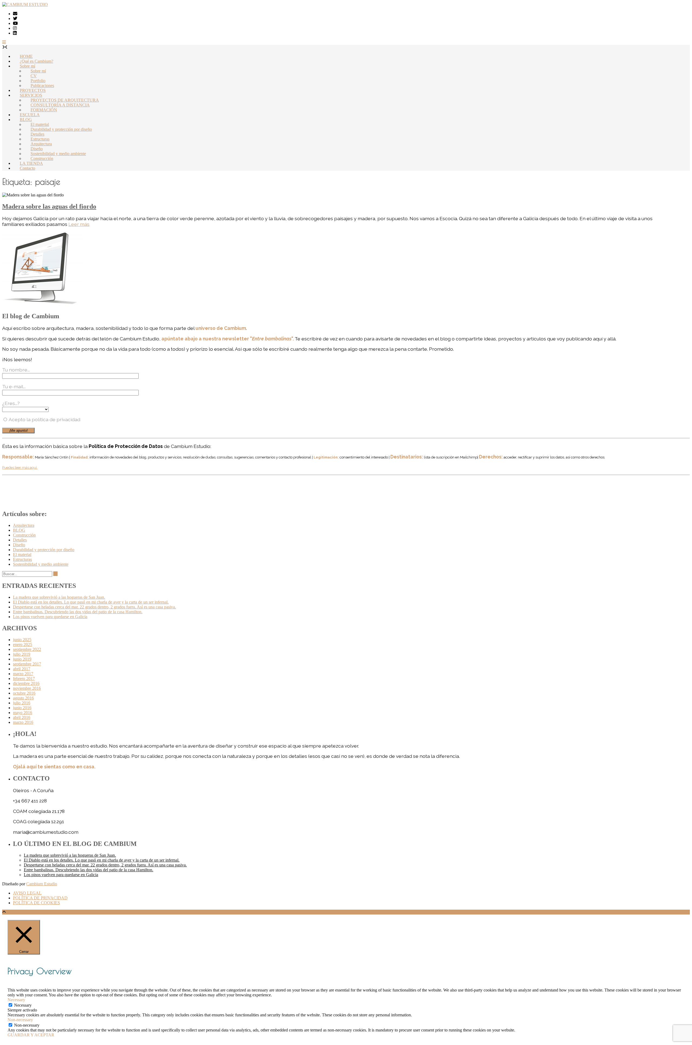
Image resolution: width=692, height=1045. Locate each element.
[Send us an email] (15, 13)
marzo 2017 (23, 673)
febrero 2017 (24, 678)
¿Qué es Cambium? (36, 61)
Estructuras (40, 139)
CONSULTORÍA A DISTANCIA (60, 105)
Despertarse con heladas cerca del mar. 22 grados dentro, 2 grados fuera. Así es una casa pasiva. (94, 607)
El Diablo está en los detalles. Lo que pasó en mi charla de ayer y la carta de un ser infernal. (91, 602)
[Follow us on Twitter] (15, 18)
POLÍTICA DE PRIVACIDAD (40, 898)
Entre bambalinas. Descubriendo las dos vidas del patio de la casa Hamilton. (77, 611)
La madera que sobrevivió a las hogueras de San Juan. (59, 597)
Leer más (78, 224)
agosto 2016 (23, 698)
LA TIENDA (31, 163)
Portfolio (38, 80)
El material (40, 124)
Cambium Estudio (41, 884)
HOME (26, 56)
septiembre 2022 (27, 649)
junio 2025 (22, 639)
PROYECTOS (33, 90)
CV (34, 75)
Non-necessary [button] (20, 1019)
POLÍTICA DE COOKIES (36, 902)
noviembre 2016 (27, 688)
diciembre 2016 (26, 683)
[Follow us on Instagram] (15, 28)
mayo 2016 (22, 712)
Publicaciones (42, 85)
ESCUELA (30, 114)
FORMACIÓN (44, 110)
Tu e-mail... (14, 386)
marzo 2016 (23, 722)
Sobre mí (27, 66)
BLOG (26, 119)
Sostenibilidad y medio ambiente (58, 153)
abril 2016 (21, 717)
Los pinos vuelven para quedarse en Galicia (50, 616)
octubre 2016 (24, 693)
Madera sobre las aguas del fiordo (49, 206)
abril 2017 (21, 668)
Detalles (37, 134)
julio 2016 (21, 703)
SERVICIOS (31, 95)
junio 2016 (22, 707)
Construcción (42, 158)
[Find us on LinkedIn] (15, 33)
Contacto (27, 168)
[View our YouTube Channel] (15, 23)
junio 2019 (22, 659)
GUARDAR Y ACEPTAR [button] (31, 1035)
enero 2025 (22, 644)
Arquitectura (41, 144)
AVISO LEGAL (27, 893)
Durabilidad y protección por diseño (61, 129)
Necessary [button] (16, 999)
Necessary (23, 1005)
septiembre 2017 (27, 664)
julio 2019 (21, 654)
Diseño (37, 148)
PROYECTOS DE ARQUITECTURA (65, 100)
